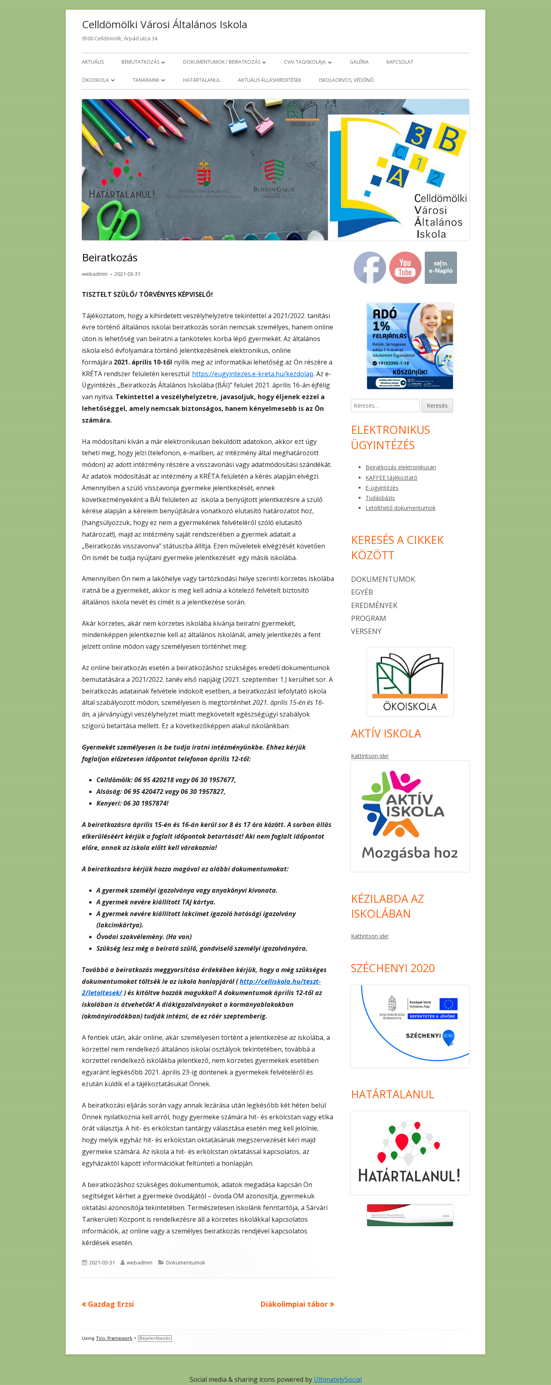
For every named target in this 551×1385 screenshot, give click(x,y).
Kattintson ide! (369, 756)
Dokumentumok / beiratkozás (221, 61)
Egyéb (362, 592)
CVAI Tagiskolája (305, 61)
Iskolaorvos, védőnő (346, 80)
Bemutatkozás (140, 61)
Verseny (366, 631)
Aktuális (93, 61)
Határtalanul (201, 80)
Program (368, 618)
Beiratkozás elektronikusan (400, 467)
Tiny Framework (114, 1338)
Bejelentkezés (155, 1338)
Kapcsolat (399, 61)
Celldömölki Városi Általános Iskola (164, 24)
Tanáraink (146, 80)
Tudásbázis (380, 498)
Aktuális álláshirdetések (269, 80)
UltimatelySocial (338, 1379)
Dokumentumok (185, 1262)
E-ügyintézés (382, 488)
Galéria (359, 61)
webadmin (95, 273)
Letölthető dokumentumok (400, 508)
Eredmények (374, 605)
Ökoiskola (95, 80)
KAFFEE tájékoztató (391, 477)
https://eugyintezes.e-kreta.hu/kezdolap (252, 373)
